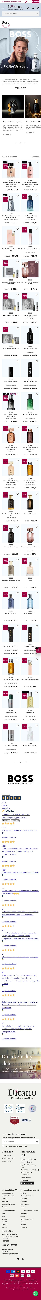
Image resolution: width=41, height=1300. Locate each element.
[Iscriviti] (37, 1141)
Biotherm (23, 1199)
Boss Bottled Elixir (30, 514)
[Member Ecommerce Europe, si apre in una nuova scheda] (20, 1108)
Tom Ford (23, 1227)
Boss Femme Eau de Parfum (30, 249)
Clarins (22, 1207)
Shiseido (23, 1201)
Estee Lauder (24, 1204)
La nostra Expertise (8, 1158)
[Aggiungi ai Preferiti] (17, 162)
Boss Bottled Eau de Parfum (11, 580)
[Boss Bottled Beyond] (13, 106)
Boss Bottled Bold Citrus (30, 414)
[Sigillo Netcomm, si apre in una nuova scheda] (32, 1108)
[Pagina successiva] (26, 762)
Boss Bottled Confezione (11, 315)
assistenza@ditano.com (10, 1254)
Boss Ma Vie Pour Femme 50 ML (11, 249)
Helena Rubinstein (27, 1196)
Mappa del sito (25, 1177)
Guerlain (5, 1201)
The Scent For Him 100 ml (11, 679)
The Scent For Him (30, 646)
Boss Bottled (30, 712)
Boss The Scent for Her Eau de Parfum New (11, 481)
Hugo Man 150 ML (11, 712)
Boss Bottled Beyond (12, 122)
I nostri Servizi (6, 1161)
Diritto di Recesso (27, 1183)
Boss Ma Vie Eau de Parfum (30, 679)
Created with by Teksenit (20, 1290)
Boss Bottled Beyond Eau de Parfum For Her (11, 183)
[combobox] (20, 13)
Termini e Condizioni (12, 1288)
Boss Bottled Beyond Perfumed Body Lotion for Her (30, 183)
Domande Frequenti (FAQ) (29, 1170)
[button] (2, 8)
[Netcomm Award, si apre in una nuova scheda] (14, 1120)
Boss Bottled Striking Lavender (30, 216)
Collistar (23, 1193)
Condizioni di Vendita (28, 1159)
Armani (4, 1199)
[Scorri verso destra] (25, 143)
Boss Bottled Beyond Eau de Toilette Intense (11, 216)
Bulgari (4, 1219)
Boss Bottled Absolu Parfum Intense (11, 514)
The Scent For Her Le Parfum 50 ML (30, 282)
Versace (4, 1227)
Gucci (22, 1216)
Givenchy (23, 1222)
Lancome (23, 1214)
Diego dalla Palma (8, 1204)
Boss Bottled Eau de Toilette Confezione (11, 282)
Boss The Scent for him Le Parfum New (30, 448)
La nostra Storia (7, 1155)
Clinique (5, 1207)
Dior (3, 1214)
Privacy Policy (23, 1146)
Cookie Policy (31, 1288)
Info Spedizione (26, 1162)
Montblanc (5, 1222)
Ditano (20, 1286)
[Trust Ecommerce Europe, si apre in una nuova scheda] (9, 1108)
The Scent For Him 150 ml (11, 646)
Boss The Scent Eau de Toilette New (30, 481)
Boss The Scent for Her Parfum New (11, 448)
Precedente (5, 820)
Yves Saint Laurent (8, 1196)
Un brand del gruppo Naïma (11, 1)
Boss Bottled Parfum (10, 547)
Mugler (23, 1225)
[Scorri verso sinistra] (16, 143)
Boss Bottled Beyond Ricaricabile (10, 415)
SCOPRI (6, 134)
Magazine (35, 1)
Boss (3, 1216)
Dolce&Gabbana (7, 1193)
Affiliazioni (24, 1180)
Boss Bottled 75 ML (11, 746)
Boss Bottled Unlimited (30, 746)
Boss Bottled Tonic (30, 613)
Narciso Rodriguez (27, 1219)
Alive (30, 580)
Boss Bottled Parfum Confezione (30, 315)
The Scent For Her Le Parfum (30, 547)
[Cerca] (37, 13)
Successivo (15, 820)
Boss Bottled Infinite (11, 613)
